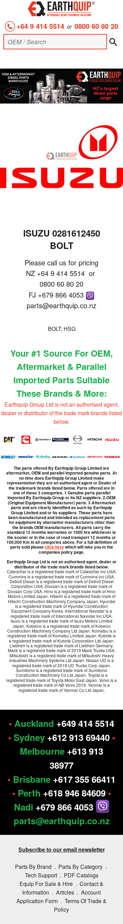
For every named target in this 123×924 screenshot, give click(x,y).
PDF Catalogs (81, 875)
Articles (65, 892)
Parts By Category (80, 867)
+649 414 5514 (85, 723)
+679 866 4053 (62, 295)
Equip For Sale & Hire (46, 884)
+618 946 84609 (74, 793)
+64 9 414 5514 (40, 26)
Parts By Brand (33, 867)
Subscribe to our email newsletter (61, 849)
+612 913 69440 (78, 737)
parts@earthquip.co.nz (61, 305)
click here (54, 547)
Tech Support (41, 875)
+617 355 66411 (84, 779)
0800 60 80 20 (96, 26)
